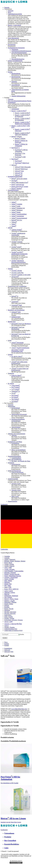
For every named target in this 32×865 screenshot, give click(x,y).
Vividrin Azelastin (16, 242)
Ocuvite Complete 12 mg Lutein (20, 274)
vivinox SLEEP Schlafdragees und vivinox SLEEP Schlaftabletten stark (20, 349)
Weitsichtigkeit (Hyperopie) (19, 414)
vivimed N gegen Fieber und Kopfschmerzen (19, 369)
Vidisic (13, 224)
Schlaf (9, 340)
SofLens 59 (18, 175)
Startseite (6, 7)
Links (6, 848)
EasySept (14, 180)
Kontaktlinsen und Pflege (15, 442)
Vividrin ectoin (16, 247)
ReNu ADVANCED (17, 184)
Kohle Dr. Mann (16, 375)
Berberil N (14, 296)
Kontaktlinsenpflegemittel (15, 176)
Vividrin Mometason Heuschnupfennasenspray (18, 261)
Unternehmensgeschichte (15, 14)
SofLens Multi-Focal (21, 169)
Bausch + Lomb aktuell (14, 25)
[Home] (14, 4)
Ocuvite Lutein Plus (17, 272)
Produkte (7, 837)
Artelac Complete (16, 204)
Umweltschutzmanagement (19, 52)
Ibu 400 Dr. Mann (16, 356)
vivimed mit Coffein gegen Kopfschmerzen (19, 362)
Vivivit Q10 (15, 276)
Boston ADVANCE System (19, 186)
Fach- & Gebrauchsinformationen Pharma (19, 101)
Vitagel (13, 226)
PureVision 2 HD (20, 157)
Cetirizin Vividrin (16, 229)
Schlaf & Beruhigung (17, 472)
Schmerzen (11, 462)
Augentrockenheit (13, 479)
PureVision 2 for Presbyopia (20, 154)
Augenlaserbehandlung (14, 456)
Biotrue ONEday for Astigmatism (21, 145)
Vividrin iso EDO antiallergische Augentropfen (19, 253)
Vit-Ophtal (14, 401)
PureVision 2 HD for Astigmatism (21, 150)
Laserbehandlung (16, 458)
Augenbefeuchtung (13, 190)
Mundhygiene (12, 321)
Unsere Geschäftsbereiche (15, 60)
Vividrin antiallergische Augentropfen (18, 234)
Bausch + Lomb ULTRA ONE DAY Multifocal (22, 133)
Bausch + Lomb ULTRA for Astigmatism (22, 119)
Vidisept (14, 222)
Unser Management (13, 38)
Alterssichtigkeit (15, 427)
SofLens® (7, 650)
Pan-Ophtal (15, 395)
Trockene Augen (16, 483)
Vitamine (10, 268)
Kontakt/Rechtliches (11, 844)
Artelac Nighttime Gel (18, 208)
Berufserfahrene (15, 73)
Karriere (10, 72)
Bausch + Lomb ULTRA (18, 111)
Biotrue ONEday (16, 136)
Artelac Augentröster (17, 216)
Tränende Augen (16, 490)
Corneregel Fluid (16, 305)
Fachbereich (4, 504)
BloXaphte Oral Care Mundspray (21, 323)
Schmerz (10, 354)
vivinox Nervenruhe (17, 342)
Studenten (14, 81)
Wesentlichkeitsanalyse (17, 59)
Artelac (13, 202)
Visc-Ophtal (15, 399)
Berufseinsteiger (15, 76)
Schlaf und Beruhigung (14, 471)
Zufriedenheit (15, 109)
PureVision (14, 159)
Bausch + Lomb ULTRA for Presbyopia (22, 115)
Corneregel (14, 301)
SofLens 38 (18, 173)
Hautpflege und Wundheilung (16, 310)
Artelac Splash (15, 212)
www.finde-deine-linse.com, (19, 709)
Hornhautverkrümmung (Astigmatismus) (18, 420)
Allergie (10, 227)
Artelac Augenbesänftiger (19, 214)
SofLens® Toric (8, 651)
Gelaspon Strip (16, 312)
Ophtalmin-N (15, 391)
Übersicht (10, 10)
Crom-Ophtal (15, 385)
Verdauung (11, 373)
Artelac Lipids (15, 206)
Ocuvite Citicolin (16, 270)
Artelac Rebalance (17, 210)
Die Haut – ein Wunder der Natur (20, 461)
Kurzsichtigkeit (15, 408)
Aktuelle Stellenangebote (18, 96)
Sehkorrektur (11, 406)
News (9, 12)
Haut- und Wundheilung (14, 459)
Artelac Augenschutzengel (19, 218)
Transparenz (14, 49)
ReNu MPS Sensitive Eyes (19, 182)
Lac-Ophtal (15, 389)
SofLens (14, 165)
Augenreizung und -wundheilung (17, 286)
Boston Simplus (16, 188)
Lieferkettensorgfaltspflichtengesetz (21, 51)
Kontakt (6, 645)
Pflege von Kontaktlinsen (18, 450)
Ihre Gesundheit (10, 840)
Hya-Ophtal (15, 387)
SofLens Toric (19, 171)
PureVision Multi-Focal (22, 163)
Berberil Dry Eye (16, 220)
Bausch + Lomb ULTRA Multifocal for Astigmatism (22, 123)
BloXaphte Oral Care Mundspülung (17, 328)
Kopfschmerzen (15, 464)
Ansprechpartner (12, 501)
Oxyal (13, 393)
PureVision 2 (15, 147)
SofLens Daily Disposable (23, 167)
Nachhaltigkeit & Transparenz (16, 47)
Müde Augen (15, 496)
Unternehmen (9, 833)
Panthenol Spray (16, 317)
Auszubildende (15, 85)
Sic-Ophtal (14, 397)
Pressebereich (11, 44)
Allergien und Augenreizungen (16, 433)
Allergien (14, 435)
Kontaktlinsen (12, 102)
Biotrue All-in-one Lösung (19, 178)
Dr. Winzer (11, 383)
